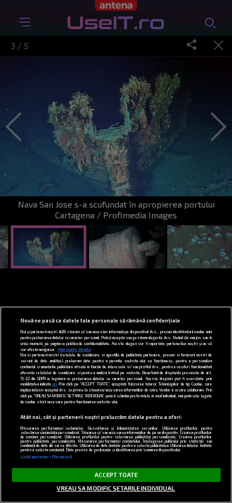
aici (54, 384)
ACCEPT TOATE (116, 474)
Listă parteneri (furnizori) (46, 456)
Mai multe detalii (74, 349)
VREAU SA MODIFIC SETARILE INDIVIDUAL (116, 488)
